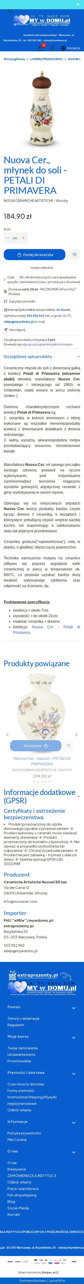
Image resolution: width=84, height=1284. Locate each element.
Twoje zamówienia (22, 1048)
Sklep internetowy (37, 1272)
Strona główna (14, 59)
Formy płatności (20, 1090)
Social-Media (18, 1208)
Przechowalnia (19, 1061)
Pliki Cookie (17, 1139)
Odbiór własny (19, 1110)
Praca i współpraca (22, 1188)
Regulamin (15, 1024)
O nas (12, 1162)
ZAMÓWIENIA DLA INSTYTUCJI (31, 1175)
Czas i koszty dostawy (25, 1084)
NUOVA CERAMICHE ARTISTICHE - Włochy (36, 200)
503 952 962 (14, 945)
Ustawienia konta (21, 1054)
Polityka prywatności (24, 1133)
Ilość (7, 229)
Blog (11, 1201)
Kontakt (13, 1214)
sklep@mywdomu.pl (21, 950)
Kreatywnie (16, 1169)
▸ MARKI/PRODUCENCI (46, 59)
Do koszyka (32, 746)
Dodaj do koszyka (38, 254)
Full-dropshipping (21, 1195)
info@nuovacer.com (20, 901)
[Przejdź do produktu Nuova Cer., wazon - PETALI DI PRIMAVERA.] (42, 713)
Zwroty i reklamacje (23, 1018)
